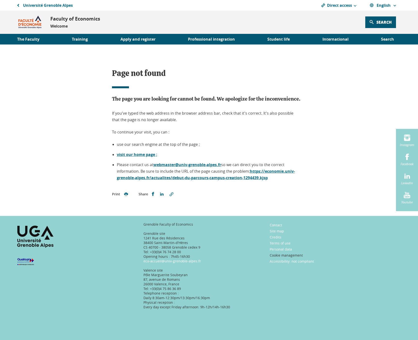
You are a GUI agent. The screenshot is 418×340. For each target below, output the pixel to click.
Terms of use (280, 243)
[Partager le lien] (171, 194)
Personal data (281, 249)
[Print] (126, 194)
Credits (275, 237)
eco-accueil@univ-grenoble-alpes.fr (172, 261)
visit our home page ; (137, 154)
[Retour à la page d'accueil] (30, 22)
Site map (277, 231)
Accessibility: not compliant (292, 261)
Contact (276, 225)
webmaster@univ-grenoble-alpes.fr (187, 164)
